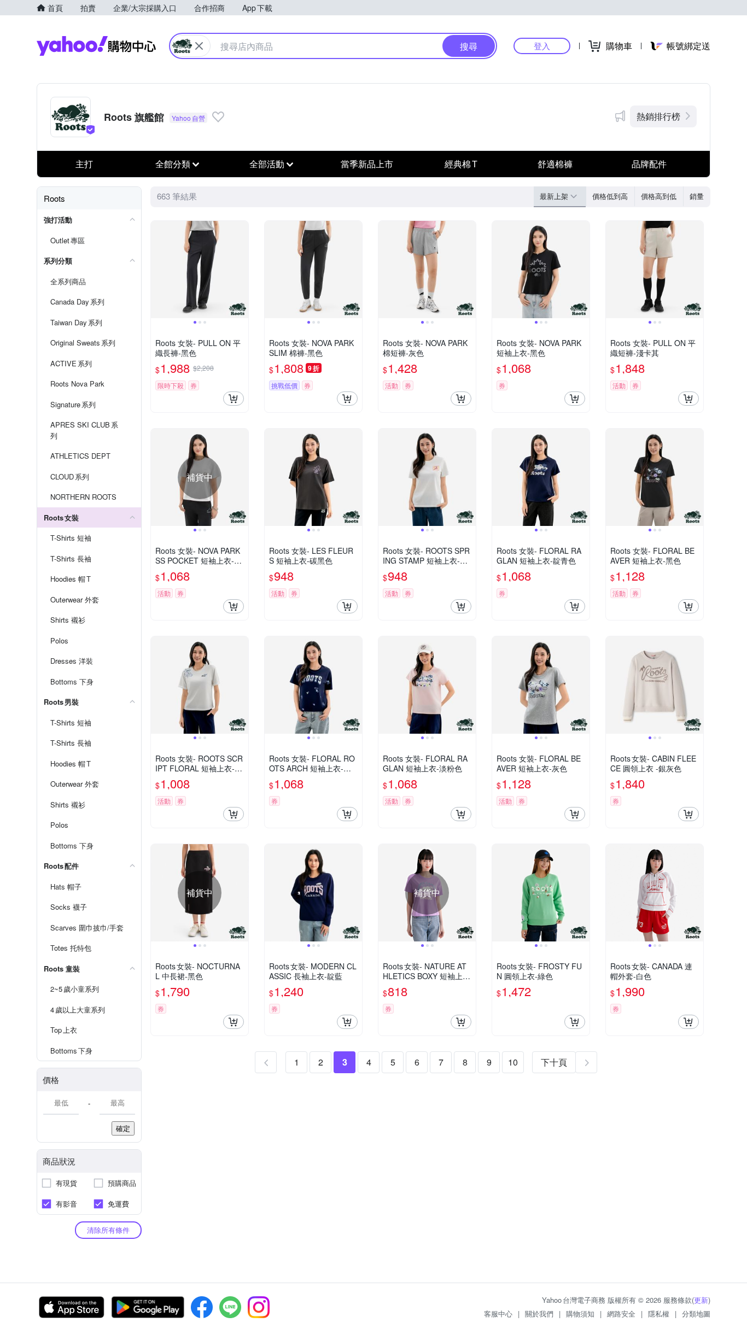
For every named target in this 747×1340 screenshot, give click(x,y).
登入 (542, 45)
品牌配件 (649, 163)
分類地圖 (696, 1313)
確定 (123, 1128)
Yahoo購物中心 (96, 46)
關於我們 (539, 1313)
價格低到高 (610, 196)
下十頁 (554, 1062)
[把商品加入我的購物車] (233, 398)
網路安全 (621, 1313)
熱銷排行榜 (658, 116)
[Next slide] (241, 269)
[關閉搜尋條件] (199, 45)
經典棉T (461, 163)
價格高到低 (658, 196)
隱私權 (658, 1313)
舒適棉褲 (555, 163)
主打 (84, 163)
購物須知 (580, 1313)
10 (513, 1062)
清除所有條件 (108, 1230)
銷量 (697, 196)
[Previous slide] (158, 269)
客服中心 (498, 1313)
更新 (701, 1300)
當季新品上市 (367, 163)
